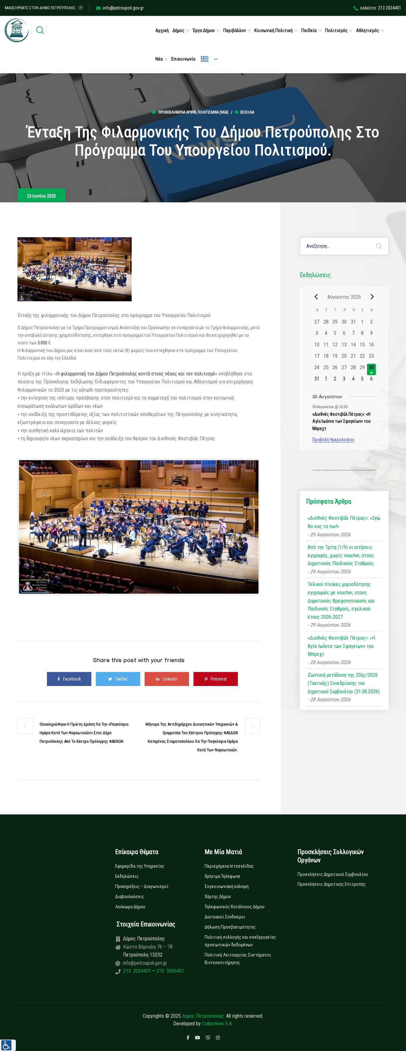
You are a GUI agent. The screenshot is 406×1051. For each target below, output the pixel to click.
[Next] (247, 527)
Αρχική (162, 30)
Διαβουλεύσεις (129, 896)
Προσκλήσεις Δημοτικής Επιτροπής (332, 884)
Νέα (159, 59)
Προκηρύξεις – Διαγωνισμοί (141, 886)
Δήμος (178, 30)
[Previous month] (316, 297)
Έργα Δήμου (204, 30)
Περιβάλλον (234, 30)
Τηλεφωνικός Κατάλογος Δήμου (235, 907)
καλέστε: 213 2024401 (380, 7)
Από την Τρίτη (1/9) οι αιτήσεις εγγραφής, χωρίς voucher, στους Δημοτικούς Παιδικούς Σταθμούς (341, 555)
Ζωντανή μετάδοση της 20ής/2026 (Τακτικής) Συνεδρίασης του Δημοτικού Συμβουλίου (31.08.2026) (344, 683)
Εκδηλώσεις (127, 876)
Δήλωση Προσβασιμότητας (230, 927)
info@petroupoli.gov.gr (123, 7)
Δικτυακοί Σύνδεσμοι (225, 917)
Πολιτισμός (336, 30)
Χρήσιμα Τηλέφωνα (222, 876)
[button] (8, 1045)
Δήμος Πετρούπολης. (203, 1016)
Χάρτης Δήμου (218, 896)
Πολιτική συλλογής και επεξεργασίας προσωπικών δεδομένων (240, 941)
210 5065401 (169, 971)
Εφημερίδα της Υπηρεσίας (139, 866)
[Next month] (372, 297)
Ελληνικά (212, 59)
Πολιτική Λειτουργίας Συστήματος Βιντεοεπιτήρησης (238, 958)
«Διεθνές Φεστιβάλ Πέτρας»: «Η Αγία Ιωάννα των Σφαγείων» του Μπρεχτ (341, 421)
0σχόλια (247, 112)
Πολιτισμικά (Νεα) (213, 112)
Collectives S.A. (217, 1024)
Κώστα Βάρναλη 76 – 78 (148, 947)
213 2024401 (137, 971)
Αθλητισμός (367, 30)
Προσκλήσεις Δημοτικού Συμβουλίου (333, 874)
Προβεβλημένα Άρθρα (177, 112)
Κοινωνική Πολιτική (273, 30)
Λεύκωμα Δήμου (130, 907)
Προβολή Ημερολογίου (333, 439)
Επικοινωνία (183, 59)
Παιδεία (309, 30)
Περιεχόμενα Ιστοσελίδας (229, 866)
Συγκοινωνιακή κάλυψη (227, 886)
